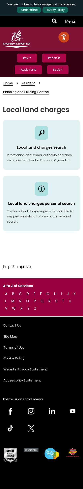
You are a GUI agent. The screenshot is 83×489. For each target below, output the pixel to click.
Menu (71, 23)
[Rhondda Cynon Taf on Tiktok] (10, 428)
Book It (57, 70)
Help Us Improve (17, 266)
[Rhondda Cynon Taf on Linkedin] (52, 411)
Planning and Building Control (26, 92)
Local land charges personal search (41, 203)
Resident (28, 83)
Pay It (27, 58)
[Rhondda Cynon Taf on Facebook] (10, 411)
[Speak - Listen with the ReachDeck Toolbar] (63, 37)
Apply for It (28, 70)
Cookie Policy (13, 358)
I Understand (29, 10)
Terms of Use (13, 347)
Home (8, 83)
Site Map (10, 336)
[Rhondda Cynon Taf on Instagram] (31, 411)
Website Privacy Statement (25, 369)
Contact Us (12, 325)
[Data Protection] (72, 452)
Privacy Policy (55, 10)
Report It (54, 58)
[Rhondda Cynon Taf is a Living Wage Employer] (52, 454)
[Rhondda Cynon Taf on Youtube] (72, 411)
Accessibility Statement (22, 380)
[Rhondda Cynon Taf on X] (31, 428)
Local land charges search (41, 147)
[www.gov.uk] (10, 455)
